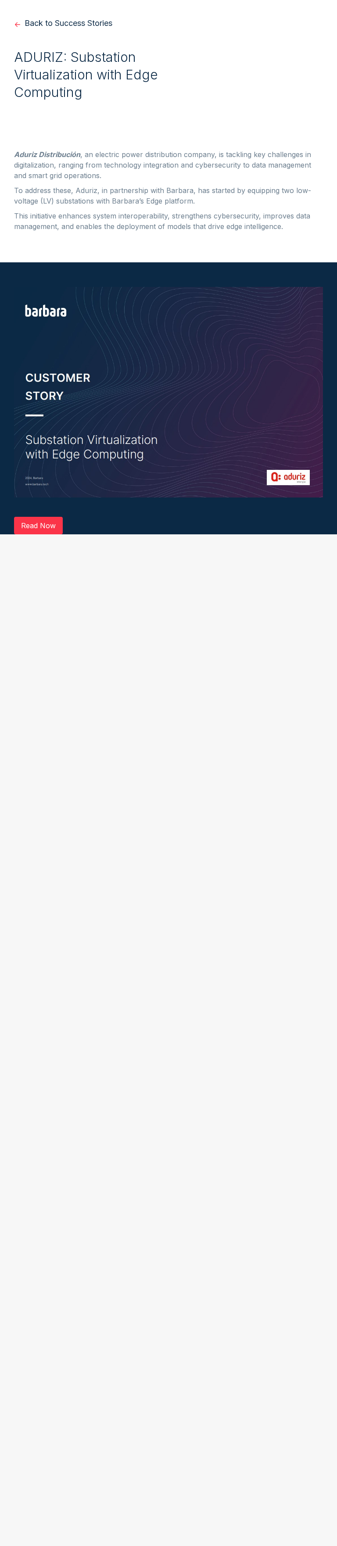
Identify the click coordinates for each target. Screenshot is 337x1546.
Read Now (38, 525)
